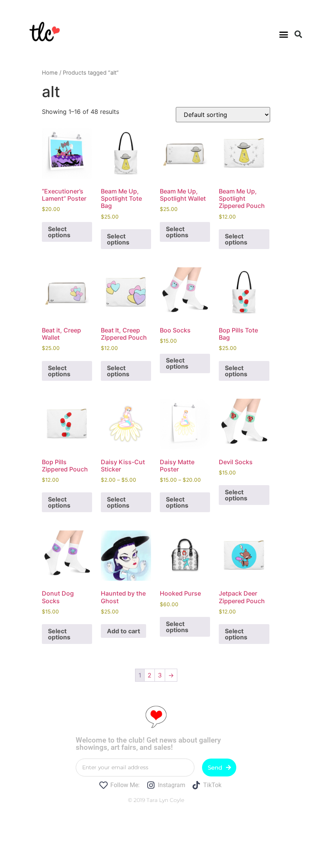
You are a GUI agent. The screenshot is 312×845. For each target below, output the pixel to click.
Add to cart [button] (123, 631)
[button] (284, 34)
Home (50, 72)
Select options (59, 232)
